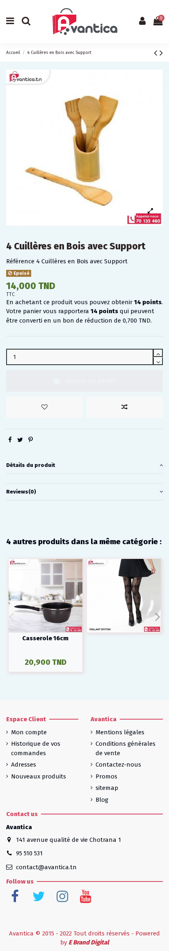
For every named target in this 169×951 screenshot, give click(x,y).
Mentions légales (120, 732)
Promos (106, 776)
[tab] (84, 465)
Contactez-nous (118, 764)
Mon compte (29, 732)
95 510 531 (29, 853)
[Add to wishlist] (44, 407)
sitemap (107, 788)
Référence (20, 261)
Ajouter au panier (91, 380)
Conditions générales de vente (125, 748)
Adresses (23, 764)
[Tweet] (20, 440)
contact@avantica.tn (46, 867)
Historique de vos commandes (35, 748)
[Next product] (161, 52)
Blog (102, 799)
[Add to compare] (125, 407)
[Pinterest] (30, 440)
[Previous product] (157, 52)
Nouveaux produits (38, 776)
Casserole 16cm (45, 638)
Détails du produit (30, 465)
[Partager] (10, 440)
